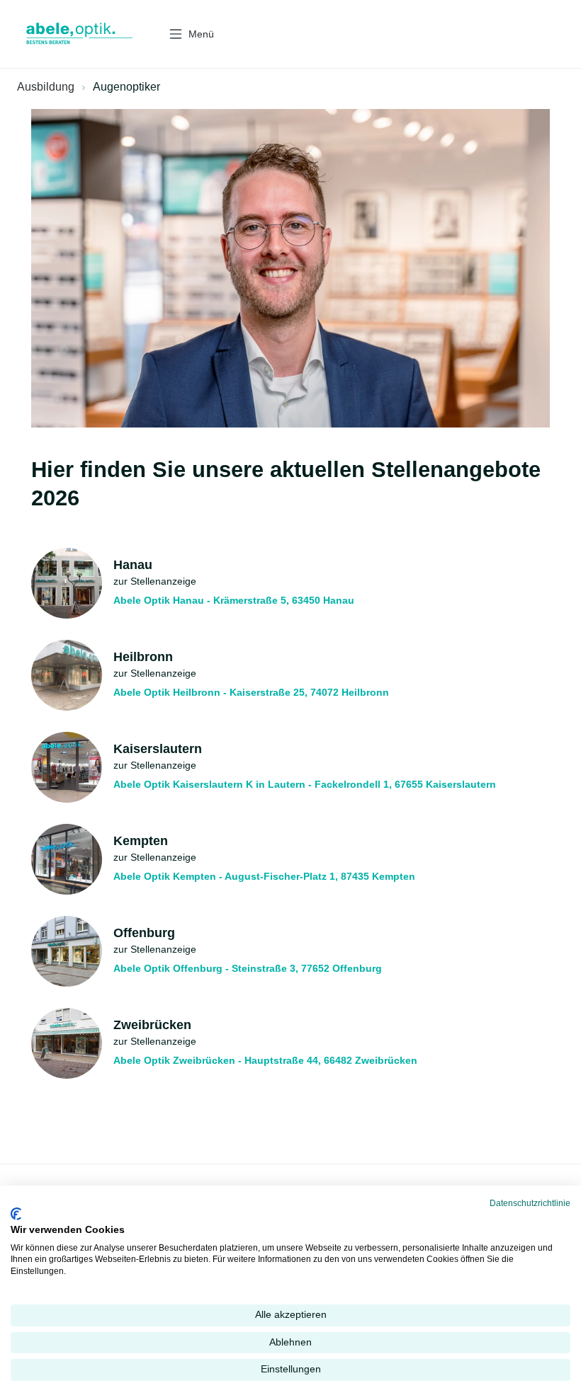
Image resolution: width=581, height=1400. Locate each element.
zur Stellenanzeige (154, 581)
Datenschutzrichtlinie (530, 1203)
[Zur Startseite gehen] (74, 34)
